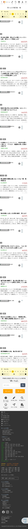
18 (23, 14)
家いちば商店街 (6, 497)
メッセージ (5, 423)
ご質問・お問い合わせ (9, 478)
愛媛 (11, 455)
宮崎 (19, 456)
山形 (16, 444)
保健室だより (5, 501)
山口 (16, 453)
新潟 (6, 447)
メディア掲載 (4, 521)
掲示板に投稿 (6, 416)
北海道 (2, 442)
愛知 (9, 450)
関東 (2, 445)
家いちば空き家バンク (7, 486)
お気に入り (5, 421)
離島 (4, 139)
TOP (4, 412)
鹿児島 (22, 456)
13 (10, 14)
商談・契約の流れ (6, 440)
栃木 (9, 445)
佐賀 (9, 456)
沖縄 (2, 458)
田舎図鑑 (4, 496)
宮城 (14, 444)
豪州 (6, 459)
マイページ (5, 414)
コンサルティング (6, 506)
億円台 (15, 465)
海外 (2, 459)
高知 (14, 455)
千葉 (16, 445)
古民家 (2, 175)
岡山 (6, 453)
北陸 (2, 448)
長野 (9, 447)
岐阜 (11, 450)
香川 (6, 455)
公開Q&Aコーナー (6, 504)
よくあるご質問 (6, 438)
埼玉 (14, 445)
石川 (9, 448)
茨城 (6, 445)
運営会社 (3, 522)
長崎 (11, 456)
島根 (14, 453)
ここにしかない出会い (7, 429)
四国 (2, 455)
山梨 (11, 447)
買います (20, 391)
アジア (14, 459)
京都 (9, 452)
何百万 (8, 465)
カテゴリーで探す (7, 472)
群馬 (11, 445)
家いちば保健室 (4, 500)
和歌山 (19, 452)
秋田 (11, 444)
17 (20, 14)
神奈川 (22, 445)
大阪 (11, 452)
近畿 (2, 452)
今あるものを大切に (7, 434)
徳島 (9, 455)
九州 (2, 456)
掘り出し (3, 465)
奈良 (16, 452)
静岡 (6, 450)
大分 (14, 456)
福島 (19, 444)
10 (2, 14)
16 (17, 14)
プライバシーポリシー (6, 516)
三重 (14, 450)
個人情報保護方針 (5, 518)
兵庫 (14, 452)
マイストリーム (6, 425)
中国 (2, 453)
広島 (9, 453)
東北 (2, 444)
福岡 (6, 456)
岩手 (9, 444)
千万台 (12, 465)
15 (15, 14)
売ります (7, 391)
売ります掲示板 (6, 483)
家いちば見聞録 (6, 507)
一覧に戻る (5, 11)
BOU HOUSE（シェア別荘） (7, 475)
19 (25, 14)
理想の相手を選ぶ (6, 431)
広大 (4, 68)
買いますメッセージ (7, 484)
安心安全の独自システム (8, 432)
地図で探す (5, 461)
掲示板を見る (6, 417)
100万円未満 (15, 463)
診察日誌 (4, 503)
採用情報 (3, 519)
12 (7, 14)
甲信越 (2, 447)
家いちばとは (6, 419)
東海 (2, 450)
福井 (11, 448)
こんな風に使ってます (7, 492)
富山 (6, 448)
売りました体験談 (6, 490)
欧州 (11, 459)
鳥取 (11, 453)
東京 (19, 445)
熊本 (16, 456)
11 (5, 14)
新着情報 (3, 463)
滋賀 (6, 452)
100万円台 (9, 463)
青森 (6, 444)
